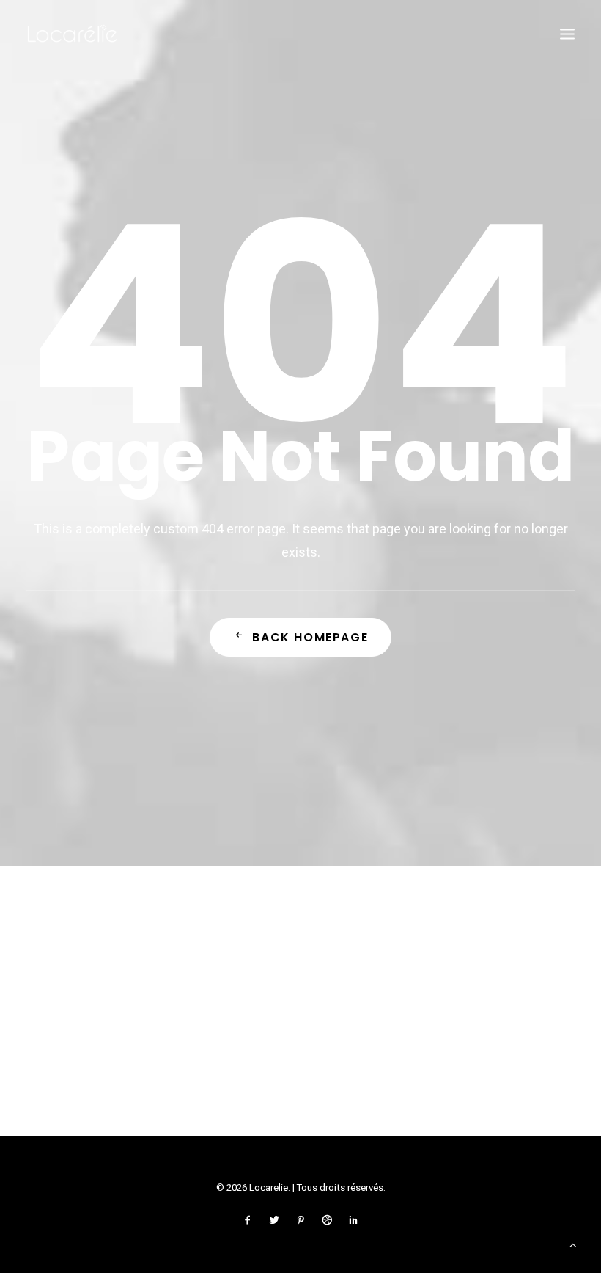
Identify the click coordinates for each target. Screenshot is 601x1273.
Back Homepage (310, 637)
